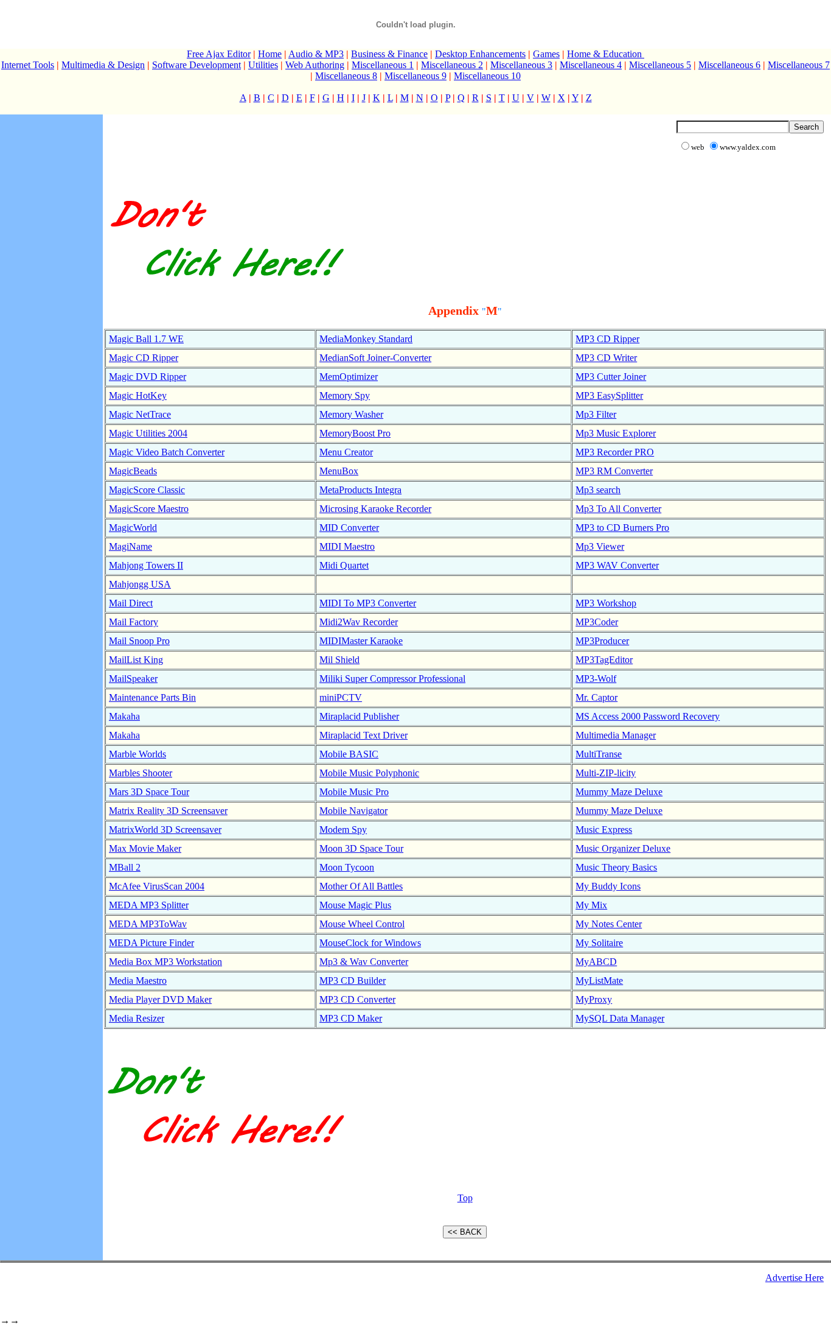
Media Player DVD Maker (160, 999)
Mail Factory (133, 622)
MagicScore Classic (147, 490)
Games (546, 54)
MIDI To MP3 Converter (367, 603)
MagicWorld (133, 527)
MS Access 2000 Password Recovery (647, 716)
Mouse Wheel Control (362, 924)
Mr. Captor (596, 697)
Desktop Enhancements (480, 54)
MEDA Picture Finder (151, 943)
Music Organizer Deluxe (622, 848)
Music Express (603, 829)
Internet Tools (27, 65)
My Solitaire (599, 943)
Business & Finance (389, 54)
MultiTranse (598, 754)
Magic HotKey (138, 395)
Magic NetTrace (140, 414)
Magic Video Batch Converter (166, 452)
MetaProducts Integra (360, 490)
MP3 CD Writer (606, 358)
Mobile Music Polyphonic (369, 773)
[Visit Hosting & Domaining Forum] (225, 289)
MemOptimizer (348, 376)
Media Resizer (136, 1018)
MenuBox (338, 471)
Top (465, 1198)
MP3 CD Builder (352, 980)
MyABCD (596, 961)
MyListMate (599, 980)
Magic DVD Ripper (147, 376)
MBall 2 (125, 867)
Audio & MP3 (316, 54)
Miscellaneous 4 (591, 65)
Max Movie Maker (145, 848)
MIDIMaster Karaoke (361, 641)
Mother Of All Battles (361, 886)
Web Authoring (314, 65)
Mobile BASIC (348, 754)
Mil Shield (339, 659)
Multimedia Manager (615, 735)
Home (270, 54)
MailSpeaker (133, 678)
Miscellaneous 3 (521, 65)
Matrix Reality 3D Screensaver (168, 810)
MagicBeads (133, 471)
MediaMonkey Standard (365, 339)
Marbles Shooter (140, 773)
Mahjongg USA (140, 584)
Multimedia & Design (103, 65)
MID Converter (349, 527)
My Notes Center (608, 924)
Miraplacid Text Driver (363, 735)
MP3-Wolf (595, 678)
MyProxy (593, 999)
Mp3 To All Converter (618, 509)
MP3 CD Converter (357, 999)
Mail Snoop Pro (139, 641)
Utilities (263, 65)
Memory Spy (344, 395)
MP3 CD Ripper (607, 339)
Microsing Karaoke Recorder (375, 509)
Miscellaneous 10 (487, 76)
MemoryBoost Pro (355, 433)
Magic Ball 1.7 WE (146, 339)
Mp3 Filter (595, 414)
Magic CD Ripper (143, 358)
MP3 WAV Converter (617, 565)
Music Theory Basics (616, 867)
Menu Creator (346, 452)
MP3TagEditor (604, 659)
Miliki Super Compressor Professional (392, 678)
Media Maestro (138, 980)
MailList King (136, 659)
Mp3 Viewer (599, 546)
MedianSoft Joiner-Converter (375, 358)
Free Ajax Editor (219, 54)
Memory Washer (351, 414)
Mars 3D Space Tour (149, 792)
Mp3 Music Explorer (615, 433)
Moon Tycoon (346, 867)
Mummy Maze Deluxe (618, 792)
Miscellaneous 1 (383, 65)
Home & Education (605, 54)
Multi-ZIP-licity (605, 773)
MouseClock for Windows (370, 943)
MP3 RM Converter (614, 471)
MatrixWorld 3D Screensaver (165, 829)
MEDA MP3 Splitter (149, 905)
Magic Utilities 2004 (148, 433)
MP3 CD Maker (350, 1018)
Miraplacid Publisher (359, 716)
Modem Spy (343, 829)
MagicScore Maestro (149, 509)
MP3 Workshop (605, 603)
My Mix (591, 905)
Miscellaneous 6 (729, 65)
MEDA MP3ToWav (148, 924)
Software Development (196, 65)
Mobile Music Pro (354, 792)
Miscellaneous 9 (415, 76)
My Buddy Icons (608, 886)
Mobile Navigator (353, 810)
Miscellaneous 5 (660, 65)
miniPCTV (340, 697)
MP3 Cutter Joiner (610, 376)
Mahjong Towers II (146, 565)
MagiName (130, 546)
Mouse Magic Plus (355, 905)
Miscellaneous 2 (452, 65)
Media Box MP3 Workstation (165, 961)
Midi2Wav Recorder (358, 622)
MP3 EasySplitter (609, 395)
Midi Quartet (344, 565)
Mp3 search (598, 490)
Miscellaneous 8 (346, 76)
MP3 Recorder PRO (614, 452)
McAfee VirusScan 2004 (156, 886)
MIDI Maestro (347, 546)
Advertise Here (794, 1277)
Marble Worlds (137, 754)
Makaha (124, 716)
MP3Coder (596, 622)
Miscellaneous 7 (799, 65)
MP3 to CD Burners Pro (622, 527)
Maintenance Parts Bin (152, 697)
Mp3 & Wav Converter (363, 961)
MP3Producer (602, 641)
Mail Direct (131, 603)
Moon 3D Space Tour (361, 848)
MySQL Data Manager (619, 1018)
